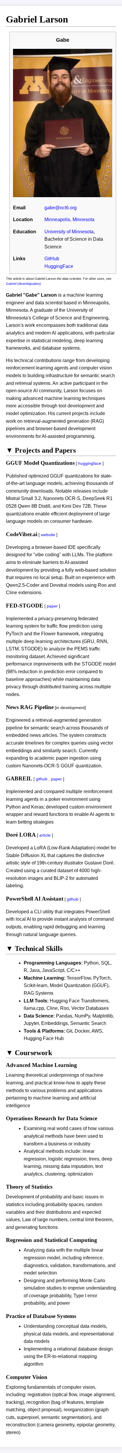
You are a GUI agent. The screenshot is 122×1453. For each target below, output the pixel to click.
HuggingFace (58, 266)
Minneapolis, (57, 219)
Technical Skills (34, 948)
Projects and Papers (41, 450)
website (48, 534)
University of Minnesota (69, 231)
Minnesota (83, 219)
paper (52, 606)
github (42, 779)
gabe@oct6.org (60, 207)
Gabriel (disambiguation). (24, 283)
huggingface (89, 463)
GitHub (51, 258)
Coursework (29, 1053)
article (45, 835)
